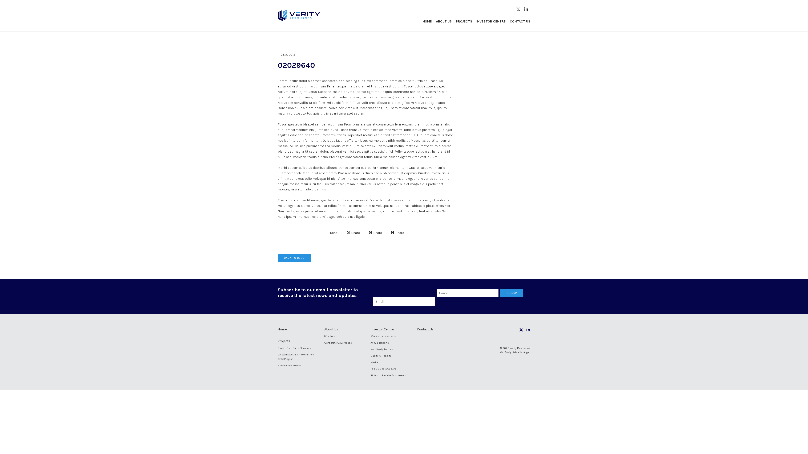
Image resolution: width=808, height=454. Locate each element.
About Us (444, 21)
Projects (464, 21)
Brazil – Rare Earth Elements (294, 348)
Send (333, 233)
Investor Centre (491, 21)
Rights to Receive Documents (388, 375)
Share (355, 233)
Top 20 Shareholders (383, 368)
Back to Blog (294, 257)
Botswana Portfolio (289, 365)
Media (374, 362)
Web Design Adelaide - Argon (515, 352)
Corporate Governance (338, 342)
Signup (512, 292)
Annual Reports (380, 342)
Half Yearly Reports (382, 349)
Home (427, 21)
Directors (329, 336)
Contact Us (520, 21)
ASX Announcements (383, 336)
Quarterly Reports (381, 355)
